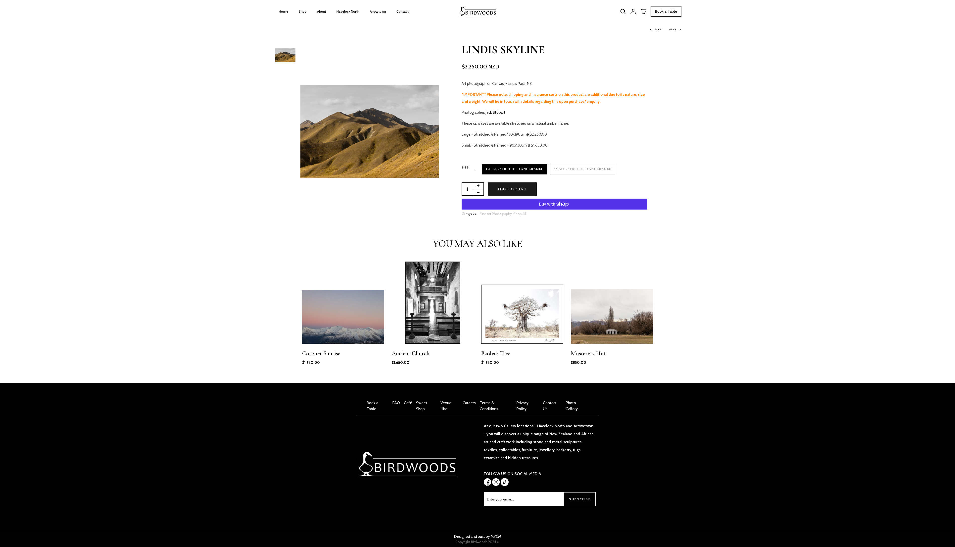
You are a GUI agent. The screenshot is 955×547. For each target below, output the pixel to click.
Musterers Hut (588, 353)
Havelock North (347, 11)
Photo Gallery (572, 405)
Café (408, 402)
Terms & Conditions (489, 405)
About (321, 11)
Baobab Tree (496, 353)
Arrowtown (378, 11)
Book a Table (666, 11)
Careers (469, 402)
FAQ (396, 402)
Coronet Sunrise (321, 353)
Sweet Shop (421, 405)
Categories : (470, 214)
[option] (285, 52)
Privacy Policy (522, 405)
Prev (658, 29)
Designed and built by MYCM (477, 536)
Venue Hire (445, 405)
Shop (303, 11)
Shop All (519, 214)
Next (673, 29)
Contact (402, 11)
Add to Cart (512, 189)
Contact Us (550, 405)
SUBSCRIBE (579, 499)
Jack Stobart (495, 112)
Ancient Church (411, 353)
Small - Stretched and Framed (582, 169)
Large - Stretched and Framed (514, 169)
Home (283, 11)
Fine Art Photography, (496, 214)
